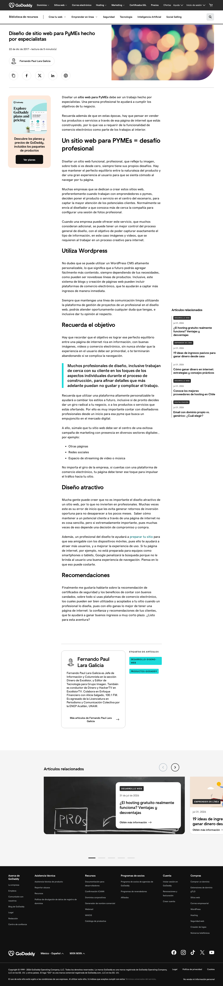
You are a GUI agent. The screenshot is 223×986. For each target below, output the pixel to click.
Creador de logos (198, 927)
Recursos (39, 893)
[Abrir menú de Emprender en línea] (96, 17)
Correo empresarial (200, 903)
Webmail (89, 909)
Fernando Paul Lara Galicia (35, 61)
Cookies (211, 969)
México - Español (51, 953)
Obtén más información (133, 822)
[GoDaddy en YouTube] (212, 954)
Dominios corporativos (95, 897)
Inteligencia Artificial (149, 16)
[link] (26, 75)
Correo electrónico (81, 5)
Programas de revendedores (134, 891)
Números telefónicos (200, 933)
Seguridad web (197, 921)
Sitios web (195, 897)
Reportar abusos (42, 887)
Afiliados (125, 897)
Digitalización (181, 402)
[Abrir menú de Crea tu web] (65, 17)
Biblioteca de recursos (23, 17)
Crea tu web (55, 16)
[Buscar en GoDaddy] (210, 17)
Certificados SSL (138, 5)
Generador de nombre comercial (100, 903)
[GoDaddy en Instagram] (183, 954)
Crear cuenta (169, 901)
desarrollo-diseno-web (144, 661)
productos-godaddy (144, 671)
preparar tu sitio (141, 536)
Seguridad (109, 16)
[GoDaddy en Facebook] (174, 954)
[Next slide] (175, 767)
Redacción (13, 918)
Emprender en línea (83, 16)
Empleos (12, 891)
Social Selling (174, 16)
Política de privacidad (192, 969)
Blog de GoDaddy (16, 906)
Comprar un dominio (200, 881)
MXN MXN (76, 953)
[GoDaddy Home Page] (21, 953)
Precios (155, 5)
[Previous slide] (163, 767)
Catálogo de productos (95, 921)
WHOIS (88, 915)
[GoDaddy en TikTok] (193, 954)
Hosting (194, 915)
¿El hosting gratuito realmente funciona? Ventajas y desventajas (147, 807)
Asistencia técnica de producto (49, 881)
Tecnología (126, 16)
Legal (10, 912)
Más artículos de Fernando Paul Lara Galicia (91, 719)
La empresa (13, 885)
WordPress (196, 909)
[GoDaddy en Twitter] (202, 954)
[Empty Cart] (211, 5)
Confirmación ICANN (94, 891)
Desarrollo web (182, 318)
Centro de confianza (17, 924)
